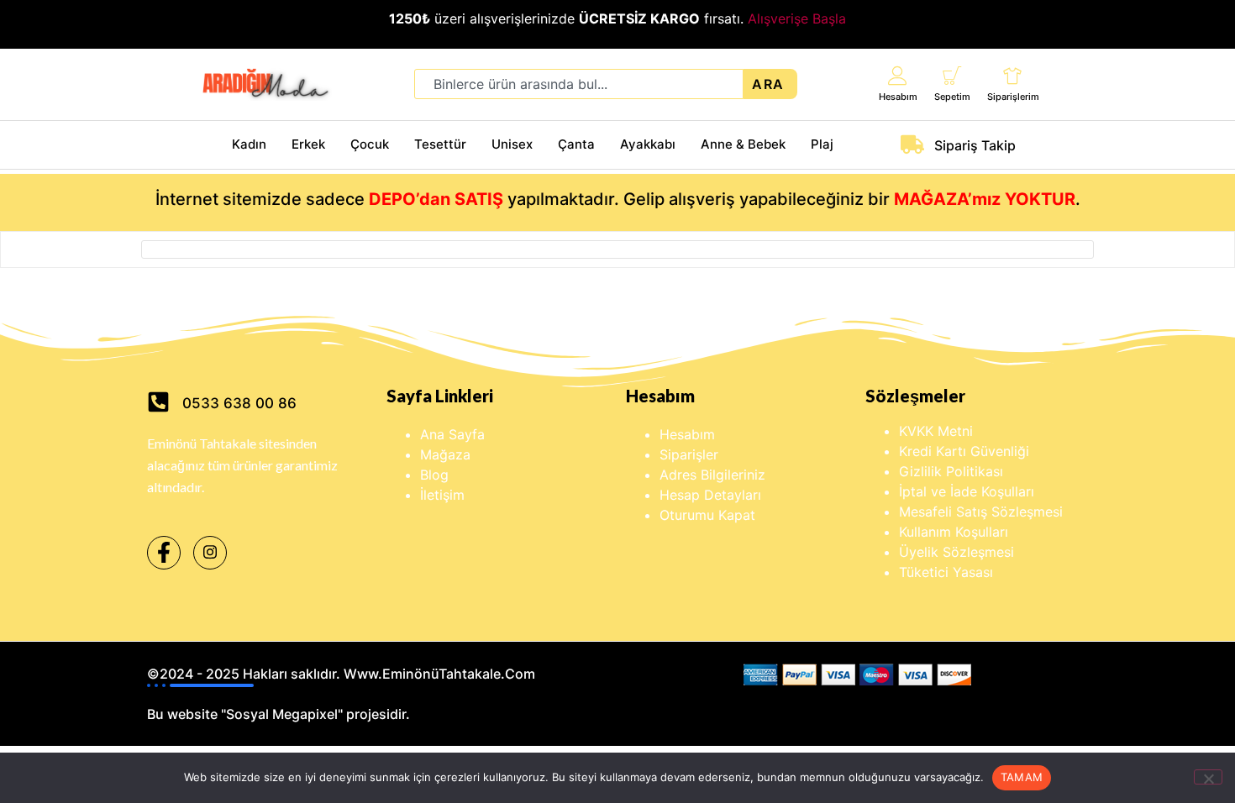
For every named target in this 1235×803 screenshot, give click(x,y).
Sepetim (952, 96)
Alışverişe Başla (797, 18)
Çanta (576, 144)
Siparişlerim (1013, 96)
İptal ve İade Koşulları (966, 491)
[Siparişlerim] (1012, 75)
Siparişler (689, 454)
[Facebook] (164, 552)
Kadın (249, 144)
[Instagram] (210, 552)
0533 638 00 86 (239, 403)
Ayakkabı (647, 144)
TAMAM (1022, 777)
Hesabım (898, 96)
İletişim (442, 494)
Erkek (308, 144)
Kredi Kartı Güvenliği (964, 451)
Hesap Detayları (710, 494)
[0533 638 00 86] (158, 402)
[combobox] (579, 84)
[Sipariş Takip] (912, 144)
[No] (1208, 777)
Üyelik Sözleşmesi (956, 551)
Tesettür (440, 144)
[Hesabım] (897, 75)
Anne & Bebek (743, 144)
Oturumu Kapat (707, 514)
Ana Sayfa (452, 434)
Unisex (512, 144)
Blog (434, 474)
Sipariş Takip (975, 145)
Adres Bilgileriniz (712, 474)
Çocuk (369, 144)
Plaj (822, 144)
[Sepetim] (952, 75)
